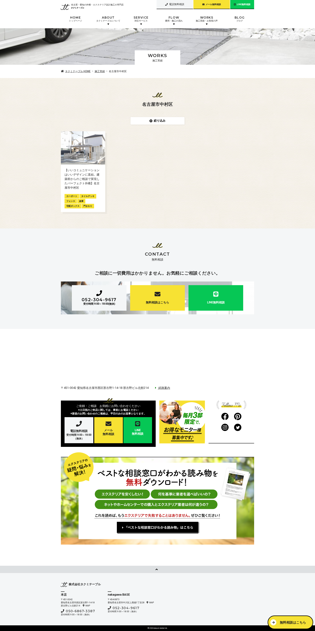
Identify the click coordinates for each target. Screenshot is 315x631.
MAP (87, 605)
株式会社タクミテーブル (85, 584)
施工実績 (100, 71)
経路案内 (164, 388)
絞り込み (160, 120)
